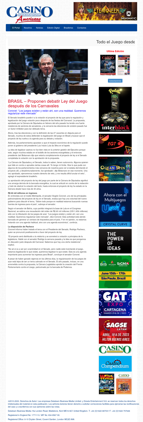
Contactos (81, 27)
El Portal (16, 27)
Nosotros (28, 27)
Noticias (39, 27)
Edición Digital (53, 27)
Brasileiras (68, 27)
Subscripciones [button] (115, 81)
